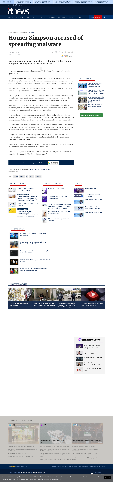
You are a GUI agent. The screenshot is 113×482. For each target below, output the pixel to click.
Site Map (101, 466)
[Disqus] (40, 334)
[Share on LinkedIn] (62, 52)
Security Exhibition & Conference (92, 196)
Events (79, 184)
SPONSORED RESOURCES (53, 184)
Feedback (80, 466)
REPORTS (51, 17)
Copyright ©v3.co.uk (13, 171)
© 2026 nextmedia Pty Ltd (21, 466)
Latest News (6, 2)
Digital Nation (36, 472)
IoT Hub (43, 472)
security (31, 176)
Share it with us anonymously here (40, 169)
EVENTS (78, 17)
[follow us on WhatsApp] (19, 5)
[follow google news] (16, 5)
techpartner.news (26, 472)
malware (22, 176)
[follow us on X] (11, 5)
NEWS (9, 17)
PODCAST (72, 17)
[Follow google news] (66, 56)
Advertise (85, 466)
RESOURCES (61, 17)
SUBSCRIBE (98, 17)
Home (10, 32)
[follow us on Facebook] (13, 5)
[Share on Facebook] (59, 52)
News (16, 32)
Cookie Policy (43, 479)
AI (33, 17)
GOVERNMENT (19, 17)
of (26, 176)
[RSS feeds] (21, 5)
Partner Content (18, 184)
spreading (38, 176)
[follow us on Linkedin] (8, 5)
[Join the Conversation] (52, 52)
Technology (23, 32)
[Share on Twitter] (56, 52)
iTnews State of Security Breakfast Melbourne (93, 208)
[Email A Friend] (69, 52)
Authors (75, 466)
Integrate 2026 (90, 189)
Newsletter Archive (93, 466)
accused (16, 176)
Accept (107, 477)
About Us (60, 466)
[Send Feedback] (65, 52)
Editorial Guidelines (68, 466)
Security (31, 32)
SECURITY (28, 17)
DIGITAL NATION (40, 17)
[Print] (72, 52)
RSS (104, 466)
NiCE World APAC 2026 (93, 200)
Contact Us (55, 466)
